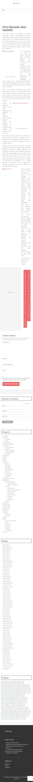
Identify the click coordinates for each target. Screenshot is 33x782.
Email (4, 405)
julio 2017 (5, 630)
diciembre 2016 (6, 642)
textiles (3, 715)
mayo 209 (5, 669)
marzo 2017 (6, 637)
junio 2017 (5, 632)
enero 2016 (5, 662)
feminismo (21, 695)
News (6, 441)
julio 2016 (5, 651)
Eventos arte (6, 507)
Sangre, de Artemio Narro (12, 742)
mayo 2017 (5, 634)
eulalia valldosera (6, 695)
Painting (7, 472)
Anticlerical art (11, 488)
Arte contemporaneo (8, 444)
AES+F (3, 682)
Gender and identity (12, 485)
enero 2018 (5, 620)
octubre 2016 (6, 646)
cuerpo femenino (14, 688)
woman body (22, 718)
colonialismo (5, 688)
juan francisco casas (7, 702)
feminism (14, 695)
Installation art (8, 468)
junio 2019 (5, 590)
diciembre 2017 (6, 621)
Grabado (5, 511)
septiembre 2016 (7, 648)
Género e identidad (10, 450)
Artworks (28, 258)
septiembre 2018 (7, 606)
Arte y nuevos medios (10, 520)
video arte (25, 715)
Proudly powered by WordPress (12, 777)
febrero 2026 (6, 546)
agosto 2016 (6, 649)
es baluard (27, 692)
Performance (8, 473)
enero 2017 (5, 641)
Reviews (23, 264)
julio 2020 (5, 569)
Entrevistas (5, 503)
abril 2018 (5, 614)
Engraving (7, 465)
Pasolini (22, 705)
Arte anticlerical (7, 442)
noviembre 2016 (7, 644)
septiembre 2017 (7, 627)
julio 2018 (5, 609)
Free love (10, 498)
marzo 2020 (6, 576)
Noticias (5, 517)
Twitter (7, 765)
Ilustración (7, 527)
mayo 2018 (5, 613)
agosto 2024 (6, 550)
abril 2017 (5, 635)
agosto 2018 (6, 607)
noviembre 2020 (7, 562)
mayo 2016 (5, 655)
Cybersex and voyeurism (14, 489)
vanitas (9, 715)
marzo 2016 (6, 658)
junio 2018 (5, 611)
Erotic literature (24, 261)
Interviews (7, 514)
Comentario (6, 342)
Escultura (7, 524)
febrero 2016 (6, 660)
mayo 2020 (5, 573)
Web (3, 370)
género (25, 698)
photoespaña (24, 708)
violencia (15, 718)
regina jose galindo (20, 711)
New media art (9, 470)
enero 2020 (5, 579)
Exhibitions (8, 439)
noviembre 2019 (7, 583)
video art (19, 715)
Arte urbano (6, 455)
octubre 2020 (6, 564)
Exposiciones (6, 509)
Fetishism (10, 496)
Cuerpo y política (9, 447)
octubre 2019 (6, 585)
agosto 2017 (6, 628)
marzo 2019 (6, 595)
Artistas (5, 459)
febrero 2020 (6, 578)
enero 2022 (5, 557)
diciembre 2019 (6, 581)
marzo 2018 (6, 616)
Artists (23, 258)
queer (8, 711)
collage (22, 685)
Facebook (7, 764)
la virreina (23, 702)
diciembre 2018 (6, 601)
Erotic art (27, 259)
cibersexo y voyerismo (8, 478)
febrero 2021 (6, 559)
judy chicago (17, 702)
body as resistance (6, 685)
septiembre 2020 (7, 566)
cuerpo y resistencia (25, 688)
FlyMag (26, 777)
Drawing (23, 259)
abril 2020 (5, 574)
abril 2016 (5, 656)
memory (16, 705)
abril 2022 (5, 555)
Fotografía (7, 525)
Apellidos (4, 416)
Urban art (7, 501)
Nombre (5, 358)
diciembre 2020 (6, 560)
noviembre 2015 (7, 665)
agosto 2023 (6, 553)
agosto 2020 (6, 567)
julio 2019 (5, 588)
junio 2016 (5, 653)
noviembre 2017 (7, 623)
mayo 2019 (5, 592)
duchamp (14, 692)
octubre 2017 (6, 625)
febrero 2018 (6, 618)
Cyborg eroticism (12, 491)
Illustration (23, 262)
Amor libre (5, 436)
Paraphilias (10, 499)
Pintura (4, 532)
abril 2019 (5, 594)
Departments (6, 480)
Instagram (7, 767)
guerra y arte (18, 698)
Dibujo (6, 522)
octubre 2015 (6, 667)
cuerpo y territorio (6, 692)
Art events (5, 437)
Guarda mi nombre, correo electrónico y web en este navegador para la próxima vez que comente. (16, 379)
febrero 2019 (6, 597)
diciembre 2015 (6, 663)
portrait (3, 711)
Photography (8, 475)
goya (12, 698)
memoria (10, 705)
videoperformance (6, 718)
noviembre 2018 (7, 602)
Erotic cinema (11, 493)
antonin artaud (10, 682)
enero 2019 (5, 599)
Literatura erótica (9, 452)
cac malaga (16, 685)
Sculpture (7, 476)
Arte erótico (6, 445)
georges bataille (6, 698)
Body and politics (12, 483)
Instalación (8, 529)
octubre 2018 (6, 604)
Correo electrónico (8, 364)
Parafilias (7, 454)
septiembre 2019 (7, 586)
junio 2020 (5, 571)
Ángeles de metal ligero (12, 753)
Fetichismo (8, 449)
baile (17, 682)
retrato (28, 711)
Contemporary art (9, 481)
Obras (4, 519)
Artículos (5, 457)
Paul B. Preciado (6, 708)
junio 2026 (5, 545)
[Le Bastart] (16, 3)
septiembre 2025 (7, 548)
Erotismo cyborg (7, 506)
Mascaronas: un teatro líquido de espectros (17, 744)
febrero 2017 (6, 639)
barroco (21, 682)
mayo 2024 (5, 552)
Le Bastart (5, 512)
